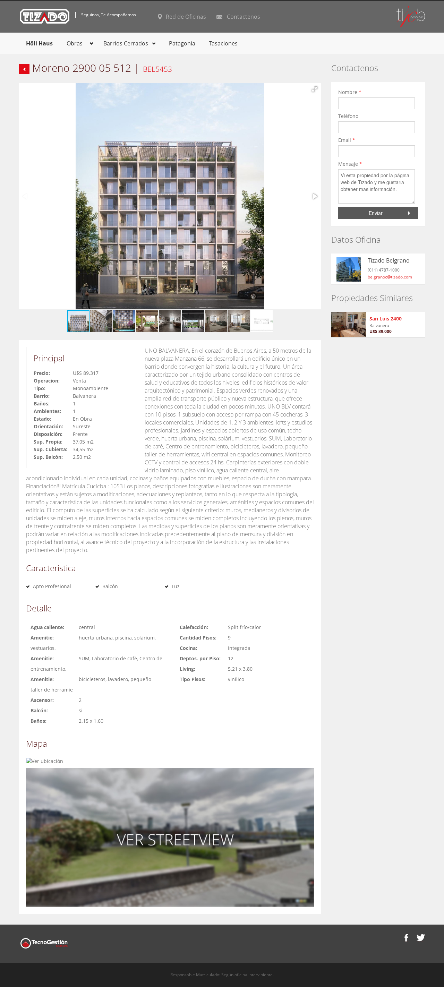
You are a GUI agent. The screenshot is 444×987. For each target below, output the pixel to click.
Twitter (421, 937)
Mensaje (350, 164)
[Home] (44, 15)
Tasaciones (223, 43)
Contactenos (243, 16)
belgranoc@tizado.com (390, 277)
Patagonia (182, 43)
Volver (24, 69)
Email (346, 140)
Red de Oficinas (186, 16)
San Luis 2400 (385, 318)
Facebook (406, 937)
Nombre (349, 92)
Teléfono (349, 116)
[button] (314, 89)
